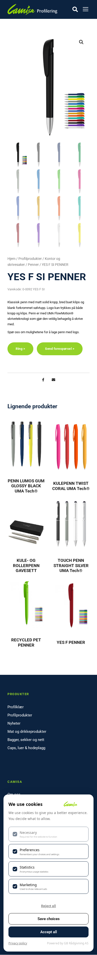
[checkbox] (48, 834)
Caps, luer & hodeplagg (26, 748)
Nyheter (13, 723)
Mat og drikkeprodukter (26, 731)
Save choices (49, 919)
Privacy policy (17, 943)
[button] (81, 42)
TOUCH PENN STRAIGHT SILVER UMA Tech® (71, 565)
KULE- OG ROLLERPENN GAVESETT (26, 565)
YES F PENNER (71, 642)
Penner (33, 265)
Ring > (20, 349)
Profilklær (15, 707)
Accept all (48, 932)
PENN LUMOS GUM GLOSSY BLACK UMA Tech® (26, 485)
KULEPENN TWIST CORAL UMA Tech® (71, 486)
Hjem (11, 259)
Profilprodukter (30, 259)
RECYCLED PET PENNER (26, 642)
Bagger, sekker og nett (25, 739)
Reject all (48, 906)
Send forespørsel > (59, 349)
